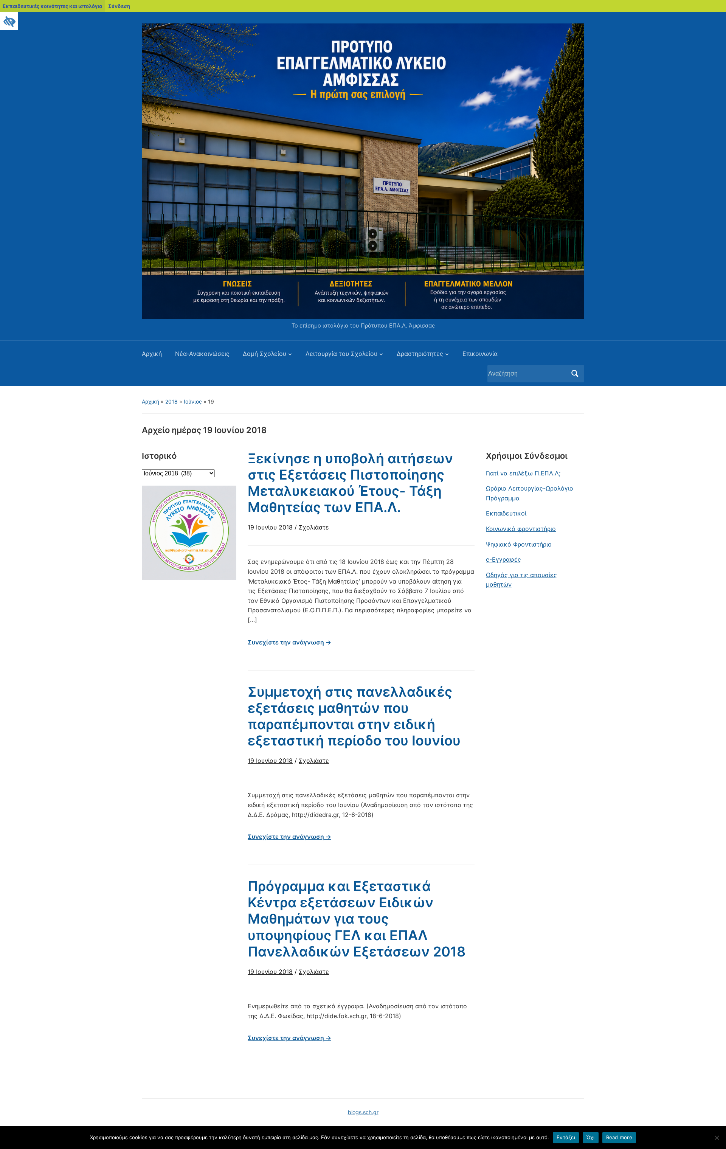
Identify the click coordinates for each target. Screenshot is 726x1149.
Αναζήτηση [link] (574, 373)
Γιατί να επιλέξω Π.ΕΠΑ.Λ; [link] (523, 473)
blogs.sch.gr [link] (363, 1112)
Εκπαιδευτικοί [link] (506, 513)
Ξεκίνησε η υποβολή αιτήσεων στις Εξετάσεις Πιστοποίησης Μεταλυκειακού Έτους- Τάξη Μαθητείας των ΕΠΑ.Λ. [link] (350, 483)
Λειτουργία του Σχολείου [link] (341, 353)
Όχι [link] (590, 1137)
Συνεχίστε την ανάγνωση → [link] (289, 642)
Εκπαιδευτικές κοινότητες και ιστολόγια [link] (52, 6)
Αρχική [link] (152, 353)
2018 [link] (171, 401)
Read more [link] (619, 1137)
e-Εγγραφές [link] (503, 559)
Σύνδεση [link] (119, 6)
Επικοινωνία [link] (480, 353)
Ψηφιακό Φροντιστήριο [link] (519, 544)
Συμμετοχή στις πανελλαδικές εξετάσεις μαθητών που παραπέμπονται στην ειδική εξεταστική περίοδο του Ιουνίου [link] (354, 716)
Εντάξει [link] (566, 1137)
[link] (9, 21)
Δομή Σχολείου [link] (264, 353)
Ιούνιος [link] (193, 401)
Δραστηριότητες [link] (420, 353)
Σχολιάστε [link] (314, 527)
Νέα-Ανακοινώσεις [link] (202, 353)
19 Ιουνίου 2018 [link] (270, 527)
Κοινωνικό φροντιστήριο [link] (521, 529)
